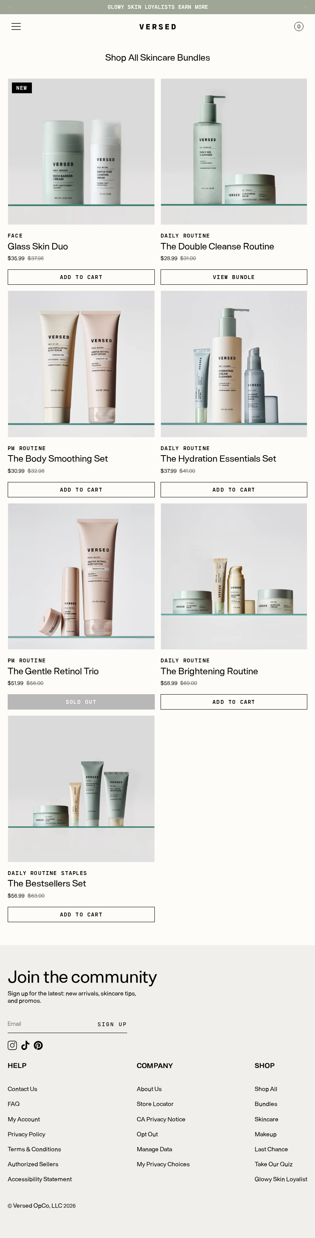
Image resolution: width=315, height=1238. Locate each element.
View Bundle (234, 277)
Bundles (266, 1103)
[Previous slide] (13, 7)
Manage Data (154, 1148)
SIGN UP (112, 1024)
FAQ (14, 1103)
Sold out (81, 701)
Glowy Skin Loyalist (281, 1178)
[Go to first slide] (301, 7)
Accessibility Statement (40, 1178)
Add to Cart (81, 277)
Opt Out (147, 1133)
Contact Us (22, 1088)
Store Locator (155, 1103)
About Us (149, 1088)
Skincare (267, 1118)
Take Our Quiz (274, 1163)
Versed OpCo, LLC (37, 1205)
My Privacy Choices (163, 1163)
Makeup (266, 1133)
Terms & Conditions (34, 1148)
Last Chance (271, 1148)
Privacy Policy (26, 1133)
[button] (16, 26)
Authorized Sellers (33, 1163)
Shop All (266, 1088)
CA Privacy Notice (161, 1118)
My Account (24, 1118)
